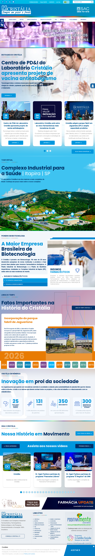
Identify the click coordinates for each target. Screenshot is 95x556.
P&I (35, 526)
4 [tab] (29, 492)
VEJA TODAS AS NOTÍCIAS (82, 151)
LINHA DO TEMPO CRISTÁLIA (83, 307)
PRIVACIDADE (53, 523)
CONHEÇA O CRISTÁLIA (12, 536)
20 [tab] (74, 492)
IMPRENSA (37, 532)
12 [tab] (52, 492)
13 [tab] (54, 492)
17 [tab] (66, 492)
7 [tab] (38, 492)
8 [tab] (40, 492)
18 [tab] (68, 492)
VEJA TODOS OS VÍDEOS (84, 433)
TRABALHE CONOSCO (55, 535)
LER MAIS (7, 95)
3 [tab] (51, 151)
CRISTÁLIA (36, 519)
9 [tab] (43, 492)
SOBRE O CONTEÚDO (55, 519)
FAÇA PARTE (43, 2)
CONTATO (51, 2)
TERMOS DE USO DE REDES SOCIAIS (55, 529)
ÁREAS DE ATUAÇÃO (39, 524)
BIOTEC (36, 521)
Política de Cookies (29, 554)
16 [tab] (63, 492)
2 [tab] (48, 151)
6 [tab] (35, 492)
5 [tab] (32, 492)
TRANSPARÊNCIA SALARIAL (54, 538)
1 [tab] (46, 151)
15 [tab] (60, 492)
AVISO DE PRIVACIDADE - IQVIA (56, 525)
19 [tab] (71, 492)
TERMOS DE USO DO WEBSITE (55, 532)
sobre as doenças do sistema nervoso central (80, 529)
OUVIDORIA (53, 521)
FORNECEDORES (33, 2)
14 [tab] (57, 492)
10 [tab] (46, 492)
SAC (35, 538)
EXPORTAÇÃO (37, 530)
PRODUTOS (37, 528)
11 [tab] (49, 492)
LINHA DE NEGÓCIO (39, 523)
